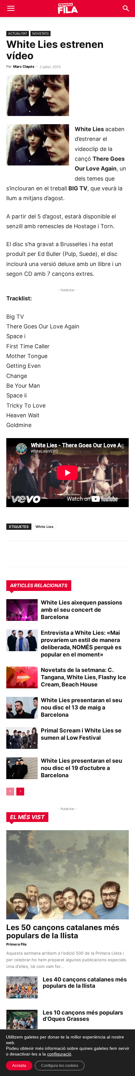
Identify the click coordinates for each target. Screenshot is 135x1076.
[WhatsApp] (12, 553)
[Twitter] (41, 553)
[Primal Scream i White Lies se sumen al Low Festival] (22, 738)
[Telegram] (27, 553)
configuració (59, 1053)
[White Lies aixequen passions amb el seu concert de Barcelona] (22, 610)
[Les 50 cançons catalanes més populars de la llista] (67, 874)
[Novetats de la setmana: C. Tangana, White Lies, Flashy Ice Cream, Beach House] (22, 677)
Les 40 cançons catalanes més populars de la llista (85, 982)
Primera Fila (16, 944)
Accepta (19, 1065)
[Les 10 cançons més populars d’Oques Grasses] (22, 1020)
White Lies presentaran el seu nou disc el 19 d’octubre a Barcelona (81, 767)
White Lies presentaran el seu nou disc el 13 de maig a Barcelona (81, 707)
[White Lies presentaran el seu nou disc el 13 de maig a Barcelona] (22, 708)
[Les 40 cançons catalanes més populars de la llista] (22, 987)
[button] (11, 8)
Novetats (40, 33)
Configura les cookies (59, 1065)
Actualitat (17, 33)
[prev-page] (10, 791)
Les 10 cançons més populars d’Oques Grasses (83, 1015)
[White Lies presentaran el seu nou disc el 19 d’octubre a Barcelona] (22, 768)
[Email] (70, 553)
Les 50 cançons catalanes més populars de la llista (62, 931)
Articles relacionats (39, 585)
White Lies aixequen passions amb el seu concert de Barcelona (81, 609)
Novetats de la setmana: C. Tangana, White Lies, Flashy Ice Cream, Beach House (83, 677)
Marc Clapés (23, 66)
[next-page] (20, 791)
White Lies (44, 526)
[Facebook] (56, 553)
